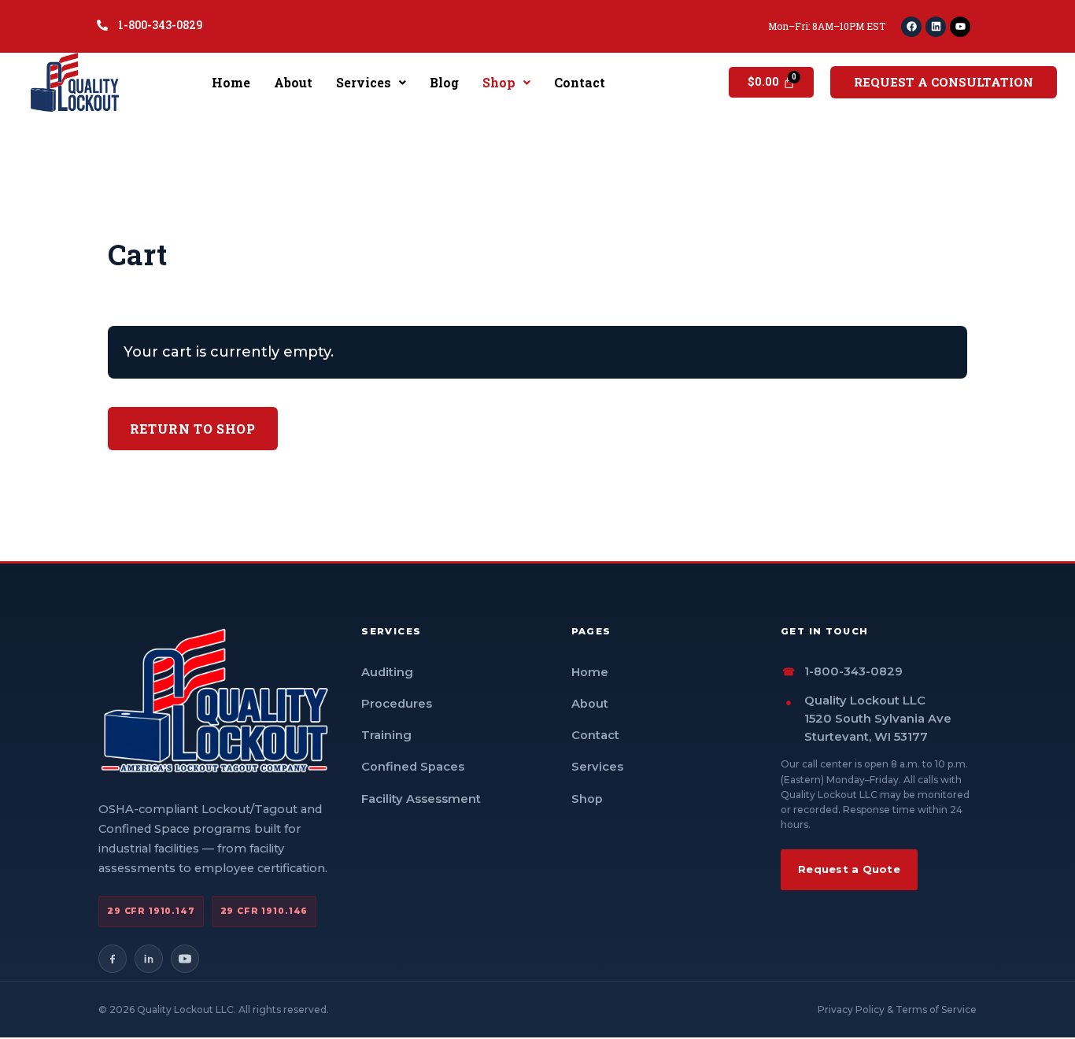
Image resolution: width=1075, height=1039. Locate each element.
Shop (498, 82)
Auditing (387, 672)
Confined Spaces (412, 767)
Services (363, 82)
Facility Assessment (421, 799)
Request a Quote (849, 869)
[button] (371, 83)
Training (386, 735)
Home (231, 82)
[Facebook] (911, 27)
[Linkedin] (935, 27)
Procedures (396, 704)
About (293, 82)
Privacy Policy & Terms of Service (897, 1009)
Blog (444, 82)
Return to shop (193, 428)
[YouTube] (185, 959)
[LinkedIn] (149, 959)
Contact (579, 82)
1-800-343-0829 (853, 671)
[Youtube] (960, 27)
